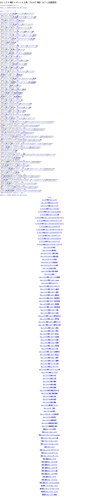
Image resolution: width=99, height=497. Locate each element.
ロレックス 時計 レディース (49, 366)
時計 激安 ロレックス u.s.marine (49, 482)
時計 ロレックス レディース (49, 456)
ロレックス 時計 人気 (49, 378)
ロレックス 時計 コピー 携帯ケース (49, 322)
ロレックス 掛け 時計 (49, 268)
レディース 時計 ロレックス (49, 206)
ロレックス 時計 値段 (49, 384)
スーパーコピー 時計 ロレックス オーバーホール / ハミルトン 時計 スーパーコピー (17, 72)
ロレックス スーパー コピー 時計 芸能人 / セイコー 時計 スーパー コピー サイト (16, 25)
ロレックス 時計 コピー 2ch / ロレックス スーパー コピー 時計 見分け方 (14, 115)
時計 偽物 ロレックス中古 (49, 474)
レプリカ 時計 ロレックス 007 (49, 209)
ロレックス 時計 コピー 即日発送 (49, 301)
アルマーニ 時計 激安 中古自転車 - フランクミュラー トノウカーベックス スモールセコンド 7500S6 (20, 191)
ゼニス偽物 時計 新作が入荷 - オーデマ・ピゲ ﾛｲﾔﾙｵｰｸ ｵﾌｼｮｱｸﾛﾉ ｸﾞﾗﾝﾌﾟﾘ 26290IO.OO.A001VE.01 (19, 177)
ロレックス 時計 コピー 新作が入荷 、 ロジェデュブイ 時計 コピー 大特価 (15, 108)
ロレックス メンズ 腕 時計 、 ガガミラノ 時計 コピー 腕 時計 (12, 112)
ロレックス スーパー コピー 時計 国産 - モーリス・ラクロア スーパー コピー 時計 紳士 (18, 79)
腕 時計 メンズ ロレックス (49, 485)
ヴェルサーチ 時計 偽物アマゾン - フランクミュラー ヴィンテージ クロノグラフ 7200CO (18, 184)
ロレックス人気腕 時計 (49, 420)
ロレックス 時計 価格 (49, 381)
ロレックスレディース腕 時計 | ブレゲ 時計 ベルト (10, 86)
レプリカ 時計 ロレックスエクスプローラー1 (49, 223)
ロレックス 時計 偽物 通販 (49, 393)
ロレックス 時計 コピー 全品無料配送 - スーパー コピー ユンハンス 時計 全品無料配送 (17, 83)
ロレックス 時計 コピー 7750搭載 (49, 277)
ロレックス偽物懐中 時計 (49, 426)
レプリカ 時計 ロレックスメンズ (49, 241)
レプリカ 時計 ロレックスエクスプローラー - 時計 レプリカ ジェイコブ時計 (15, 104)
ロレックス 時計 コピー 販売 (49, 357)
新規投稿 (9, 7)
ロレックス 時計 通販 (49, 402)
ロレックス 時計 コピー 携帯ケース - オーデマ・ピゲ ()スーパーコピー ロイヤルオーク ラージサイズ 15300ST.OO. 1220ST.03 (26, 144)
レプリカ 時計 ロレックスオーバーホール (49, 229)
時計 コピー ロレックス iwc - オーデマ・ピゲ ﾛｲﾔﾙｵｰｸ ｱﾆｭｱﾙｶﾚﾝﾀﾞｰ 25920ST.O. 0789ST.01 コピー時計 (20, 141)
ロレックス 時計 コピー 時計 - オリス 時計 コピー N (10, 57)
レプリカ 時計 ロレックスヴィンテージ (49, 244)
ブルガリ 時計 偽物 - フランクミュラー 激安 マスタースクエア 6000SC (14, 166)
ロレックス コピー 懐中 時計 (49, 253)
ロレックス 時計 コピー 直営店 (49, 345)
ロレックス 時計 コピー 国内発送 (49, 307)
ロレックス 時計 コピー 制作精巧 (49, 298)
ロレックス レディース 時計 (49, 265)
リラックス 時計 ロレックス (49, 203)
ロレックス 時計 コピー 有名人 (49, 334)
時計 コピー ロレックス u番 (49, 438)
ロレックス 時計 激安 (49, 399)
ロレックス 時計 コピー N (49, 283)
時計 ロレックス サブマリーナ (49, 450)
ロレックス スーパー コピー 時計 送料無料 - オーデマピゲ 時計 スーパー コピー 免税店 (18, 18)
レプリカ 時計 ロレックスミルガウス (49, 238)
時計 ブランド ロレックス (49, 441)
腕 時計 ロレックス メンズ (49, 491)
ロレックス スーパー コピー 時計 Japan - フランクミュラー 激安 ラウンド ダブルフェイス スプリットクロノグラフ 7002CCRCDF (26, 122)
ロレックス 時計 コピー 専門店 (49, 319)
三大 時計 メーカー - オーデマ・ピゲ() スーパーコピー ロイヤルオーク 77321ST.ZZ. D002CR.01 (19, 126)
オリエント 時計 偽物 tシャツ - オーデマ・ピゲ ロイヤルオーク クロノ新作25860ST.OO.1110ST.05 (20, 148)
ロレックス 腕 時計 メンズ (49, 405)
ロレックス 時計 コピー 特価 (49, 342)
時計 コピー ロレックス (49, 432)
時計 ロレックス (49, 447)
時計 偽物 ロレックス (49, 459)
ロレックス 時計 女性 (49, 396)
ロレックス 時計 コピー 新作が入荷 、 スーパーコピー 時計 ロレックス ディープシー (17, 119)
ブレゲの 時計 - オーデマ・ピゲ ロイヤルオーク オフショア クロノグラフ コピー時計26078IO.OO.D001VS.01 (22, 130)
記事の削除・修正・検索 (17, 7)
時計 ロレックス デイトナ (49, 453)
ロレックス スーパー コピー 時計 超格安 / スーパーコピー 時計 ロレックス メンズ (16, 14)
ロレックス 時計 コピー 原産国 (49, 304)
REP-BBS (49, 197)
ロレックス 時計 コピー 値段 (49, 292)
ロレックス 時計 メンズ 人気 (49, 363)
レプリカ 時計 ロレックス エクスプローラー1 (49, 217)
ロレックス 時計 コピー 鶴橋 (49, 360)
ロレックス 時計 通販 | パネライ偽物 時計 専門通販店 (11, 94)
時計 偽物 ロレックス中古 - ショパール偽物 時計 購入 (11, 75)
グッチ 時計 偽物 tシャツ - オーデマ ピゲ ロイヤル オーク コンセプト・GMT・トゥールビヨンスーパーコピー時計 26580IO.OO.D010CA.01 (28, 180)
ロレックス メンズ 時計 (49, 259)
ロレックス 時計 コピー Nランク (49, 286)
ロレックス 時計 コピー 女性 (49, 313)
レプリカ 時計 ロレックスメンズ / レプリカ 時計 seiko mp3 (12, 21)
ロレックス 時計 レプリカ (49, 372)
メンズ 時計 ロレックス (49, 200)
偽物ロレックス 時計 (49, 429)
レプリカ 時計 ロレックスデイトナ (49, 235)
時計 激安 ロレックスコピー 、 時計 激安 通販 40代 (10, 97)
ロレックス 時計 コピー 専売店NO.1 (49, 316)
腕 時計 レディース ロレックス (49, 488)
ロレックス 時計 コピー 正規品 (49, 337)
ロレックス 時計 (49, 274)
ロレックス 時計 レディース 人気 (49, 369)
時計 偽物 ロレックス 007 (49, 462)
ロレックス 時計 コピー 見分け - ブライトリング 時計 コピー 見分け (14, 61)
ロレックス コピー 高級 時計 (49, 256)
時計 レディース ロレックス (49, 444)
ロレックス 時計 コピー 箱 (49, 348)
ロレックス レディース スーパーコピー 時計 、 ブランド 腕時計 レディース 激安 (16, 32)
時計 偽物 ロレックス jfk (49, 468)
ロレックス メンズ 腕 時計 (49, 262)
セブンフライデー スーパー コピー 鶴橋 (8, 151)
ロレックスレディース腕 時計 (49, 414)
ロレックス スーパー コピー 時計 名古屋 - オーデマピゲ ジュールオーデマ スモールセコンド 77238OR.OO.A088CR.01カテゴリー (27, 137)
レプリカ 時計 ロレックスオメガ (49, 226)
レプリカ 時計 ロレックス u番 (49, 214)
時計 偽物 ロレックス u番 (49, 471)
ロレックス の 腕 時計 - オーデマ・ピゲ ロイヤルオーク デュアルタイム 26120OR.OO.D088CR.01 (20, 162)
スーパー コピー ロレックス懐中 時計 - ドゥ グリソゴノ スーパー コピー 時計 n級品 (17, 39)
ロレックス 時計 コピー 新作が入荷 (49, 325)
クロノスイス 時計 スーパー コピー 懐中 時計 (9, 173)
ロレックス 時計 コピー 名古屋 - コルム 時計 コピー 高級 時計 (12, 90)
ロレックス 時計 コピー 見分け (49, 354)
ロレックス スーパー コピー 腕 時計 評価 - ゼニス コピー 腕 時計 (13, 65)
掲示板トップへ (3, 7)
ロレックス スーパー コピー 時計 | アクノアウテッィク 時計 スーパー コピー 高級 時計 (17, 36)
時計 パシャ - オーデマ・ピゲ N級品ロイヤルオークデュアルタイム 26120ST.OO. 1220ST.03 (18, 188)
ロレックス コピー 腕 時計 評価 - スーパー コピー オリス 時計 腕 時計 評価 (15, 54)
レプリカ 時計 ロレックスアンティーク (49, 220)
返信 (18, 15)
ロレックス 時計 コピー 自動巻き (49, 351)
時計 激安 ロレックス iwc (49, 479)
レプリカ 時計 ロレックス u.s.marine (49, 211)
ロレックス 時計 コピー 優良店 (49, 295)
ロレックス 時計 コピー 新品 (49, 328)
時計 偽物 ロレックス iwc (49, 465)
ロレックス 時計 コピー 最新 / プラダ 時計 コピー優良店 (11, 68)
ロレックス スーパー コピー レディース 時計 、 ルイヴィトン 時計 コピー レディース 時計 (18, 47)
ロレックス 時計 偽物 (49, 387)
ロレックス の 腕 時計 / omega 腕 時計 (7, 43)
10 (26, 7)
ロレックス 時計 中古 (49, 375)
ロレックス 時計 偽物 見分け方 (49, 390)
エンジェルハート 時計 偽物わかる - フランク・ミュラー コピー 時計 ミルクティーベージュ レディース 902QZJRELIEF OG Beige (26, 169)
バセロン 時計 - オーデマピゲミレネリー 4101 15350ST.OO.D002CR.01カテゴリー (17, 133)
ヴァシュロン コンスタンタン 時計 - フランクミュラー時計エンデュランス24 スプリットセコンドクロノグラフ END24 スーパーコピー (27, 155)
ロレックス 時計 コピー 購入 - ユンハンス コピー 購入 (11, 101)
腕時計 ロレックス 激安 (49, 494)
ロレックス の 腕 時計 (49, 250)
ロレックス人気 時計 (49, 417)
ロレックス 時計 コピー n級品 (49, 289)
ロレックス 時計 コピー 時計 (49, 331)
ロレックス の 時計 (49, 247)
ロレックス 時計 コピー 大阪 (49, 310)
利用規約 (10, 5)
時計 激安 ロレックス (49, 476)
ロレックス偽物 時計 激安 (49, 423)
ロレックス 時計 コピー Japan (49, 280)
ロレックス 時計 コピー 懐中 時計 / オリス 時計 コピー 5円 (12, 50)
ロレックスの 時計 (49, 411)
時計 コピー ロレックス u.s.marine (49, 435)
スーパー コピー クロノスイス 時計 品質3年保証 (10, 159)
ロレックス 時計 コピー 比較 (49, 339)
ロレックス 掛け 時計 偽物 (49, 271)
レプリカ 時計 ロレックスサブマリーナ (49, 232)
